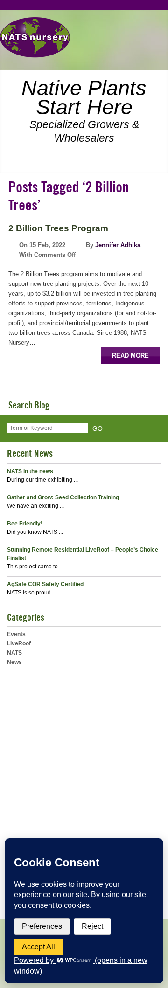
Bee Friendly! (24, 523)
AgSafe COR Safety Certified (45, 584)
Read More (130, 355)
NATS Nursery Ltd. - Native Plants (35, 38)
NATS (14, 652)
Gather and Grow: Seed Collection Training (63, 497)
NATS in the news (30, 471)
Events (16, 634)
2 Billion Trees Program (58, 228)
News (14, 662)
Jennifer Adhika (117, 245)
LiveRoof (19, 643)
